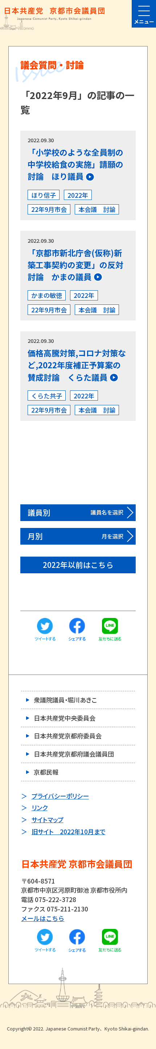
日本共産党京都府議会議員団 (74, 753)
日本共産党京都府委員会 (68, 735)
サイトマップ (47, 819)
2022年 (77, 195)
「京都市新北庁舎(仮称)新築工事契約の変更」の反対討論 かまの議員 (75, 264)
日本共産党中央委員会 (64, 717)
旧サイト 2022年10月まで (69, 831)
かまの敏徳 (46, 295)
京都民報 (46, 771)
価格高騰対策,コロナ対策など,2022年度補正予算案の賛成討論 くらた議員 (77, 364)
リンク (40, 807)
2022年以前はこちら (78, 564)
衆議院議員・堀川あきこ (65, 699)
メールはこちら (42, 918)
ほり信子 (43, 195)
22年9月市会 (49, 209)
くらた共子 (46, 395)
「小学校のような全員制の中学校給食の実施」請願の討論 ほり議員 (75, 164)
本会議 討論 (96, 209)
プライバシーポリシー (60, 795)
